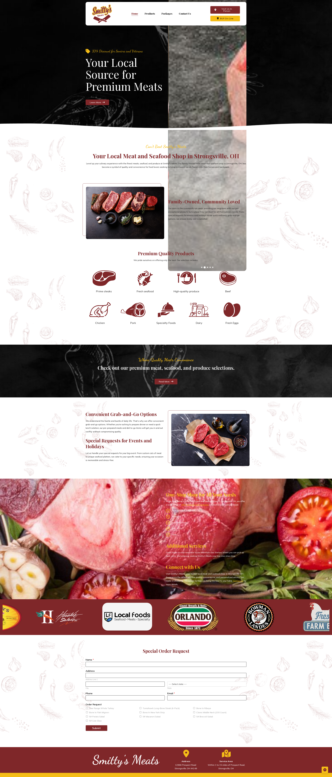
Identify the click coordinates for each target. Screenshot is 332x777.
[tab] (201, 267)
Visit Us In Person (227, 10)
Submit (96, 728)
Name (90, 659)
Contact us (238, 580)
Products (150, 13)
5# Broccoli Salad (204, 716)
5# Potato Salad (97, 716)
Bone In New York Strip (154, 712)
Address (90, 670)
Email (171, 693)
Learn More (95, 102)
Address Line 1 (92, 679)
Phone (89, 693)
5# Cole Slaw (95, 720)
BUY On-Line (226, 18)
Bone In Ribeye (203, 708)
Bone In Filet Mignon (99, 712)
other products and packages (195, 504)
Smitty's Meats (125, 760)
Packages (166, 13)
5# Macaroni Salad (151, 716)
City (87, 688)
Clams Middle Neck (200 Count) (211, 712)
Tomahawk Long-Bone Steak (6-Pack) (161, 708)
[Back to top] (325, 770)
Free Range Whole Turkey (101, 708)
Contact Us (185, 13)
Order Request (94, 704)
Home (134, 13)
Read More (164, 381)
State (169, 688)
